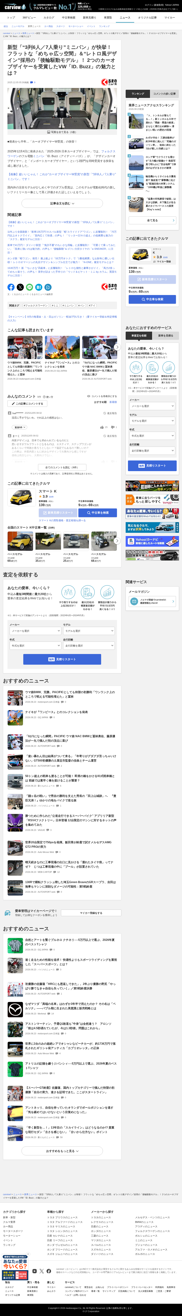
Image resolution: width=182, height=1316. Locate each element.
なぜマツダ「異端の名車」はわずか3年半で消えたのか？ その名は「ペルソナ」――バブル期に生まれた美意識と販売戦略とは (70, 1006)
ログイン (149, 5)
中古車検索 (68, 17)
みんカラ (51, 1291)
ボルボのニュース (145, 1254)
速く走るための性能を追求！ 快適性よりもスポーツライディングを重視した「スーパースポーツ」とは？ (71, 962)
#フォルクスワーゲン (36, 305)
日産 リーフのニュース (60, 1240)
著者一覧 (95, 1291)
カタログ (49, 17)
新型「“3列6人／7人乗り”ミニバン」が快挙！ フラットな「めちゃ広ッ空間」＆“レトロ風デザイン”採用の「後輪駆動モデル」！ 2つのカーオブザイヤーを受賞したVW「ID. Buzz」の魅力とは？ (62, 60)
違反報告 (112, 413)
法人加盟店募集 (145, 1291)
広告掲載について (126, 1291)
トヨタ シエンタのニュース (62, 1231)
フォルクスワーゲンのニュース (152, 1231)
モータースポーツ (13, 1231)
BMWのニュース (144, 1222)
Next (117, 347)
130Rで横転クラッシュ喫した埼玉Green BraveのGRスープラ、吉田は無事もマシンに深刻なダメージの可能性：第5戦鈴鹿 (70, 884)
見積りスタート (66, 659)
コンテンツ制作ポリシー (76, 1291)
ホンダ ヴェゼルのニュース (62, 1244)
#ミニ (55, 305)
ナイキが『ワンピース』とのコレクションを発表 (62, 364)
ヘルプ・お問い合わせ (75, 1295)
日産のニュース (99, 1226)
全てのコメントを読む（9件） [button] (62, 467)
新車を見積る (165, 335)
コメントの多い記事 (164, 93)
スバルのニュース (101, 1244)
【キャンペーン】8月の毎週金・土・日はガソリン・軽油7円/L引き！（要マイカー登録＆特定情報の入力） (62, 318)
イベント (8, 1240)
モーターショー (11, 1235)
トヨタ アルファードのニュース (65, 1222)
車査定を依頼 (139, 335)
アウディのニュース (146, 1226)
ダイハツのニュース (102, 1254)
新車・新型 (9, 1217)
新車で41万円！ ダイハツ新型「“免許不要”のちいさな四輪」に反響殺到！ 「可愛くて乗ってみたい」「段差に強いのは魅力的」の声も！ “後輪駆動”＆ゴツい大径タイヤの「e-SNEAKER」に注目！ (61, 249)
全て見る (152, 220)
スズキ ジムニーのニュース (62, 1254)
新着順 (113, 402)
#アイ (92, 305)
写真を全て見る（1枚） (64, 132)
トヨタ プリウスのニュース (62, 1217)
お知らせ (100, 1287)
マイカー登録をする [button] (91, 913)
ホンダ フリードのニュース (62, 1249)
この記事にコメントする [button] (29, 403)
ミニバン (38, 156)
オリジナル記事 (147, 17)
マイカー (169, 17)
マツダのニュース (101, 1240)
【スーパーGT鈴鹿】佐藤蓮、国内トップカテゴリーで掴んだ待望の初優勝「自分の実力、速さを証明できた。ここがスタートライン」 (69, 1090)
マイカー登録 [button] (164, 261)
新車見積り (89, 17)
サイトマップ (109, 1291)
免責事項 (171, 1287)
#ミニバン (68, 305)
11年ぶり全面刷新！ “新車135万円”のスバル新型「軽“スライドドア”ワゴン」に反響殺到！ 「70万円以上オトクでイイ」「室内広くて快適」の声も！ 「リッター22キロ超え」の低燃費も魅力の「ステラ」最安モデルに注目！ (62, 235)
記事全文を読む (60, 203)
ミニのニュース (143, 1240)
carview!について (73, 1287)
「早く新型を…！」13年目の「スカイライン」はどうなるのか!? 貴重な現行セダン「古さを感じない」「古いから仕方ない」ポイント (69, 1129)
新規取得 (158, 5)
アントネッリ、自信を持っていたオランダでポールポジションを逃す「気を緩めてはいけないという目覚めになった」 (69, 1110)
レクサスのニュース (102, 1222)
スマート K (48, 491)
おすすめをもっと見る (60, 1150)
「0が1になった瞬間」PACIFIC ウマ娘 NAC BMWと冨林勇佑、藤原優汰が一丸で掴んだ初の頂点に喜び (99, 368)
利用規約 (159, 1287)
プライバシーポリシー (117, 1287)
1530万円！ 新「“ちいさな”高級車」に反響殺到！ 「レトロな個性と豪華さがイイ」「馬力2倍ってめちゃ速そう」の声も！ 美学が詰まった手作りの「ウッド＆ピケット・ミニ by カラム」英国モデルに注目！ (62, 272)
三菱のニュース (99, 1235)
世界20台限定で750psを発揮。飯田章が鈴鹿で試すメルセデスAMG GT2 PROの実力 (68, 844)
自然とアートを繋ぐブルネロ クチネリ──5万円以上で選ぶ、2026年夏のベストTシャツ (70, 942)
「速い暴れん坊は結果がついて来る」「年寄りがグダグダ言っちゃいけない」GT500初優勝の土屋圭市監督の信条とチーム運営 (70, 758)
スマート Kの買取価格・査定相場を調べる (62, 520)
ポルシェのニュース (146, 1235)
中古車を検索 (100, 512)
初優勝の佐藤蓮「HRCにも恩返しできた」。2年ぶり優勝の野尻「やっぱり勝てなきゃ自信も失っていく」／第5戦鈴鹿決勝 (70, 986)
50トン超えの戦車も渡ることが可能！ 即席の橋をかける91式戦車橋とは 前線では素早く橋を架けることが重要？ (70, 778)
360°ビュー (29, 17)
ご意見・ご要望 (163, 1291)
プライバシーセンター (141, 1287)
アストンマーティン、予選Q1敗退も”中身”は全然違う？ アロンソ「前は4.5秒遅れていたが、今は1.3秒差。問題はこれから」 (68, 1026)
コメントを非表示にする (104, 396)
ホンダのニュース (101, 1231)
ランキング (138, 93)
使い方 (49, 397)
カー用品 (8, 1226)
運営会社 (88, 1287)
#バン (81, 305)
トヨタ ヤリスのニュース (61, 1226)
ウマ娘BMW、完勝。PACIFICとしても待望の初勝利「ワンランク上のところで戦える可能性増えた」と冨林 (24, 368)
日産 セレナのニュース (60, 1235)
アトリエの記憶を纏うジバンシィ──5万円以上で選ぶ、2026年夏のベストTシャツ (71, 1066)
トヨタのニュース (101, 1217)
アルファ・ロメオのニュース (151, 1249)
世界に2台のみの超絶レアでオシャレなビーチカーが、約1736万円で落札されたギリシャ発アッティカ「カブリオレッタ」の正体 (70, 1046)
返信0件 (18, 427)
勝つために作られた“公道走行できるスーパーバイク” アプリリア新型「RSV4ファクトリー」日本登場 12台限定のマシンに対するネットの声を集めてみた (70, 820)
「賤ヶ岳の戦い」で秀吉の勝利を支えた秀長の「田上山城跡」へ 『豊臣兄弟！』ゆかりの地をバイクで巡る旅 (70, 798)
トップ (11, 17)
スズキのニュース (101, 1249)
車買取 (108, 17)
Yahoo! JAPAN (172, 5)
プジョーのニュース (146, 1244)
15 (106, 427)
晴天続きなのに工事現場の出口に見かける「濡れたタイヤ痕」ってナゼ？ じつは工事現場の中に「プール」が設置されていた (69, 864)
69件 (51, 497)
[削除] (28, 1254)
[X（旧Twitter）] (42, 1271)
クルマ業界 (9, 1222)
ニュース (125, 17)
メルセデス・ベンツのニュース (152, 1217)
